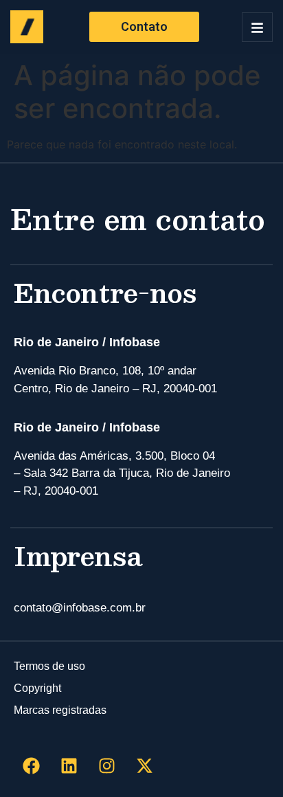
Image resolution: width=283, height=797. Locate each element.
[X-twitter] (144, 766)
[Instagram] (106, 766)
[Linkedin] (69, 766)
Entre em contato (137, 218)
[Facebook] (31, 766)
